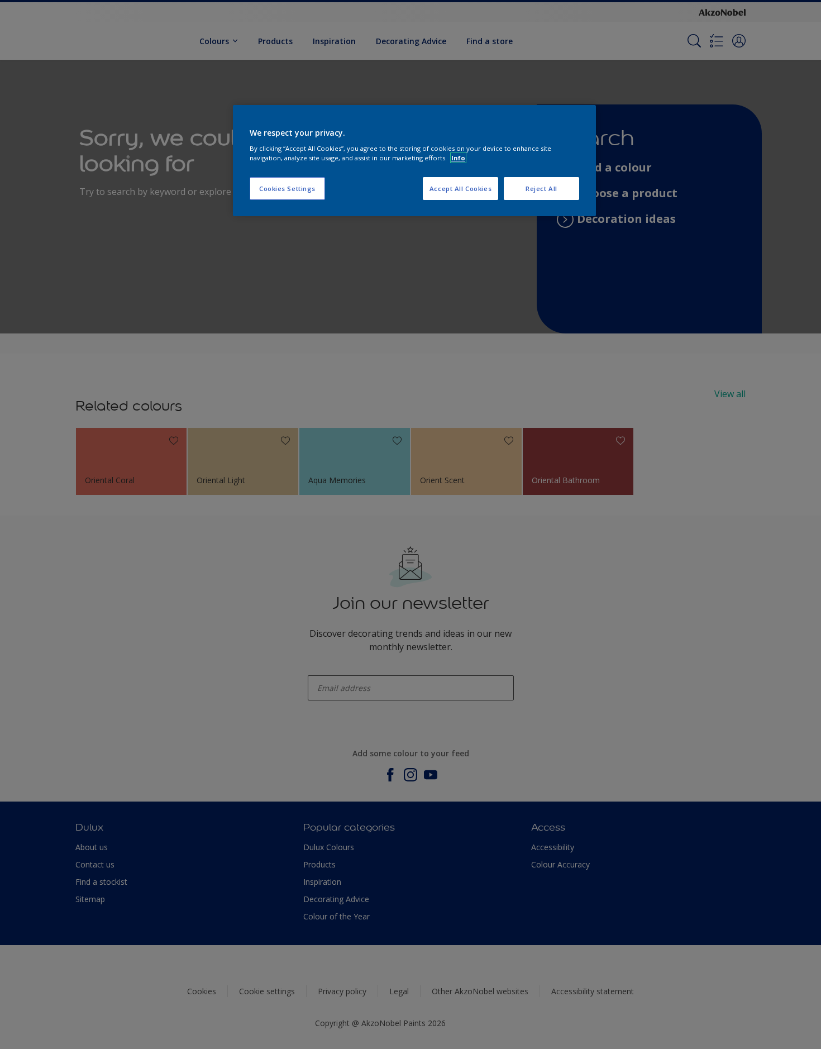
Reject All (541, 188)
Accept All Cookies (460, 188)
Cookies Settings (287, 188)
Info (458, 158)
